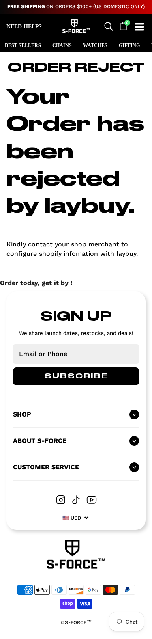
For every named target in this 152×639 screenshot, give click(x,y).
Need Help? (24, 27)
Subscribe (76, 376)
